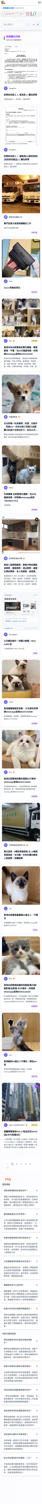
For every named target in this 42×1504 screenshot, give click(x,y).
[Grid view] (33, 24)
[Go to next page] (8, 1168)
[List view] (38, 24)
